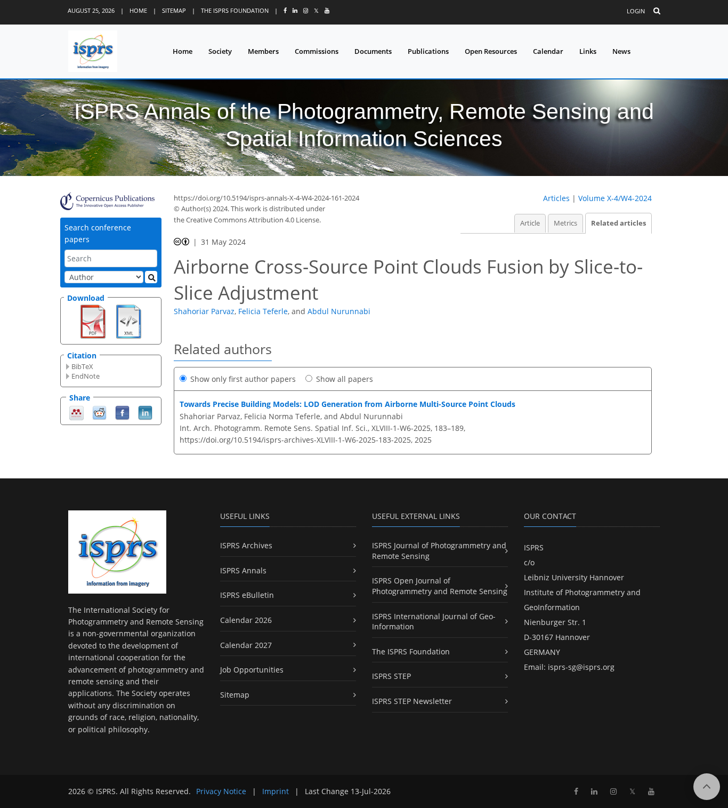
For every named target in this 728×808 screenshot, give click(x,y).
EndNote (85, 376)
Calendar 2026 (246, 620)
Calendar (548, 51)
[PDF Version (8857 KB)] (93, 320)
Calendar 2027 (246, 645)
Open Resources (491, 51)
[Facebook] (122, 412)
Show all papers (344, 379)
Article (530, 223)
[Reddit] (99, 412)
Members (263, 51)
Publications (428, 51)
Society (220, 51)
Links (587, 51)
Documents (373, 51)
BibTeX (82, 366)
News (621, 51)
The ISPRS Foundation (235, 10)
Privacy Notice (221, 791)
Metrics (565, 223)
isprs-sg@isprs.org (581, 667)
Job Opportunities (252, 670)
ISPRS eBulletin (247, 595)
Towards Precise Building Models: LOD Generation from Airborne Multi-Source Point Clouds (347, 404)
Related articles (618, 223)
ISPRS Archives (246, 545)
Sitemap (174, 10)
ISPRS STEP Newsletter (412, 701)
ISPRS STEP (391, 676)
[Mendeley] (76, 412)
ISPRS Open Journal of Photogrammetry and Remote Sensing (439, 585)
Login (636, 11)
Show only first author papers (243, 379)
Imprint (275, 791)
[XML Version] (128, 320)
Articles (556, 198)
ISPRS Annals (243, 570)
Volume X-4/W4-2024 (615, 198)
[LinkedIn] (145, 412)
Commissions (316, 51)
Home (138, 10)
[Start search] (151, 277)
